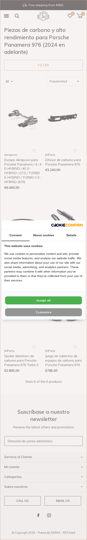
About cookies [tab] (43, 235)
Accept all (43, 300)
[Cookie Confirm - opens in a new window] (67, 225)
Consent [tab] (16, 235)
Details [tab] (71, 235)
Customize (43, 312)
